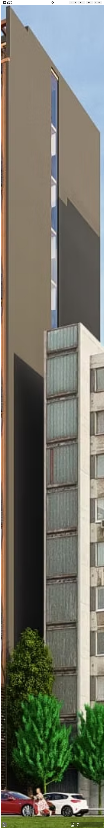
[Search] (53, 2)
